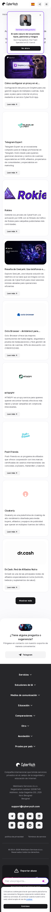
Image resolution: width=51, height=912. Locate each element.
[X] (11, 825)
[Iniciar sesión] (39, 4)
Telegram (27, 654)
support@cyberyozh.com (25, 806)
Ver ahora (25, 48)
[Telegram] (11, 816)
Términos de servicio (37, 837)
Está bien (25, 906)
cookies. (29, 899)
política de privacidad (14, 837)
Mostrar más (25, 600)
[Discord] (39, 825)
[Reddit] (30, 825)
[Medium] (21, 825)
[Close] (40, 15)
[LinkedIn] (39, 816)
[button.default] (44, 881)
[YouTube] (30, 816)
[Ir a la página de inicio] (10, 4)
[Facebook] (21, 816)
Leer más (11, 104)
